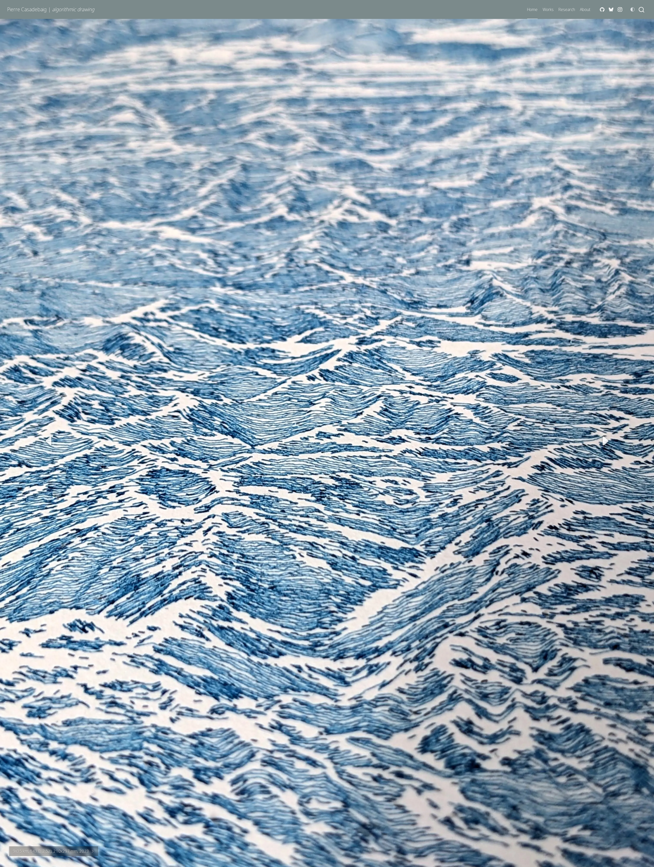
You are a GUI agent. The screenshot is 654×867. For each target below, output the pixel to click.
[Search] (641, 9)
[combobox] (642, 9)
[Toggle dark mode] (632, 9)
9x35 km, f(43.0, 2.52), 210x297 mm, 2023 (51, 851)
